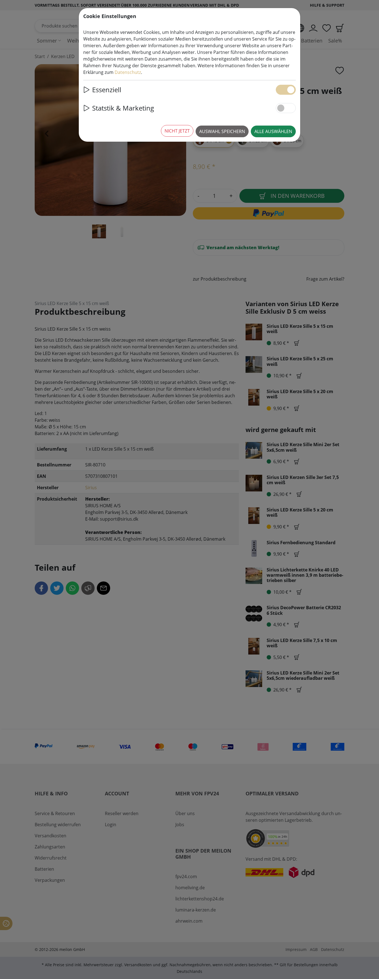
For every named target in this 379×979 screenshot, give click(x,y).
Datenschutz (128, 72)
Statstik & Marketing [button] (123, 108)
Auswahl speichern (222, 131)
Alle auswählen (273, 131)
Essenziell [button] (106, 89)
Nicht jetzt (177, 131)
